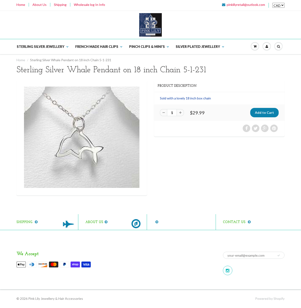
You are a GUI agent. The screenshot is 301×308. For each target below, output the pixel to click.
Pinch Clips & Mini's (147, 47)
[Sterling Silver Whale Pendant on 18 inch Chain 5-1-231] (81, 137)
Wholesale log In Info (89, 5)
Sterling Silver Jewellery (40, 47)
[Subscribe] (278, 255)
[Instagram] (227, 270)
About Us (39, 5)
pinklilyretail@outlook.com (246, 5)
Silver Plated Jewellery (198, 47)
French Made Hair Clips (96, 47)
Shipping (60, 5)
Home (20, 5)
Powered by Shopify (270, 298)
